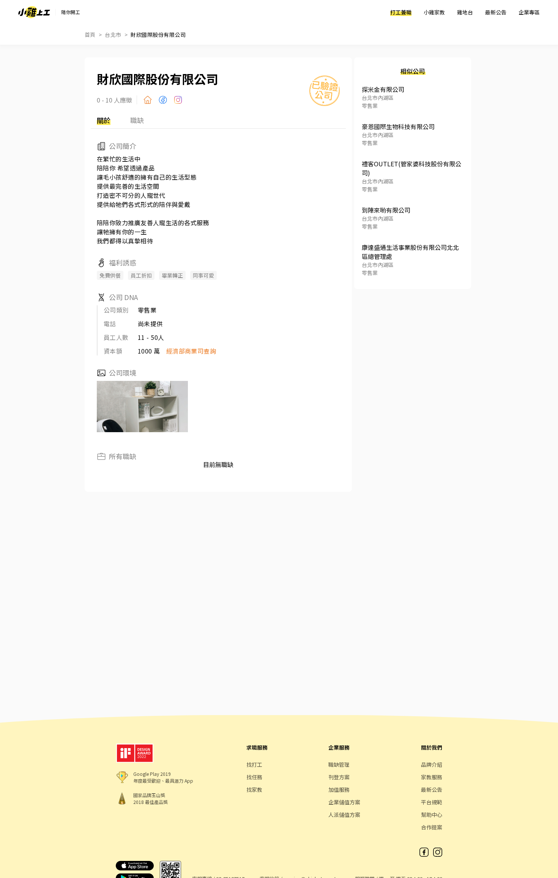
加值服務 (339, 789)
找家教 (254, 789)
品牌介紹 (431, 764)
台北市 (113, 34)
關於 (103, 120)
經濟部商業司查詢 (191, 350)
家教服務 (431, 777)
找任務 (254, 777)
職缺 (137, 120)
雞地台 (465, 12)
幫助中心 (431, 814)
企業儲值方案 (344, 802)
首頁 (90, 34)
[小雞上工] (34, 12)
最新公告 (495, 12)
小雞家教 (434, 12)
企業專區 (529, 12)
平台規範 (431, 802)
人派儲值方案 (344, 814)
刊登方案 (339, 777)
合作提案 (431, 827)
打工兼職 (400, 12)
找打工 (254, 764)
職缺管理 (339, 764)
